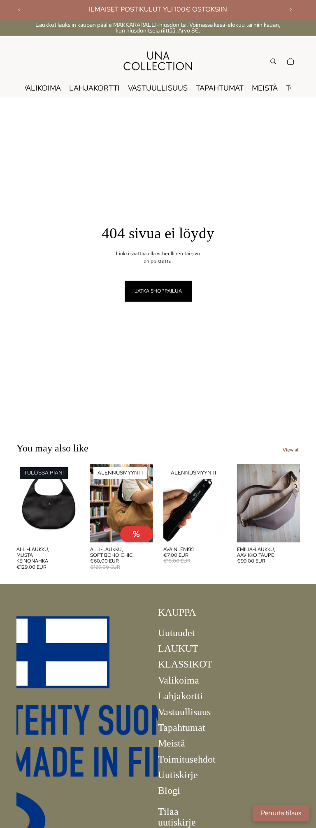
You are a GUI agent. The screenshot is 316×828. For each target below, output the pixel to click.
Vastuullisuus (184, 711)
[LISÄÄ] (139, 529)
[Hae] (273, 61)
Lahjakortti (180, 696)
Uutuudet (176, 632)
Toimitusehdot (187, 759)
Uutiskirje (178, 775)
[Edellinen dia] (19, 9)
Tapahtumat (181, 727)
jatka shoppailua (158, 291)
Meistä (171, 743)
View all (291, 450)
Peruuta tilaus (281, 813)
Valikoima (178, 679)
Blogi (169, 790)
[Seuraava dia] (290, 9)
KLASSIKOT (185, 664)
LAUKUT (178, 648)
